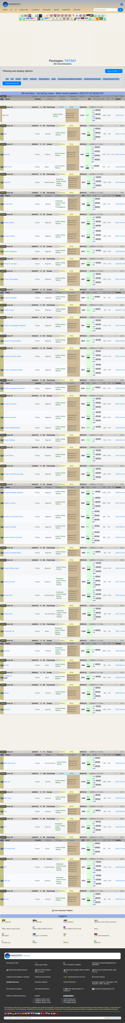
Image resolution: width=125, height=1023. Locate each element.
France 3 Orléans (10, 503)
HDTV (18, 79)
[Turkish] (44, 1013)
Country (38, 99)
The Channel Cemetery (14, 989)
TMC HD (7, 881)
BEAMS (56, 10)
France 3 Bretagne (10, 298)
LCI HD (6, 665)
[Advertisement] (62, 39)
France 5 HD (8, 614)
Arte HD (7, 154)
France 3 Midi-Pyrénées (12, 428)
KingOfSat (114, 1018)
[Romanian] (52, 1013)
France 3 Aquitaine (10, 251)
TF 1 (5, 827)
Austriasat (59, 179)
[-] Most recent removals (92, 79)
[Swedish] (16, 1013)
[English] (5, 1013)
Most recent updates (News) (17, 970)
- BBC (100, 984)
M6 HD (6, 693)
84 (44, 259)
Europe (49, 144)
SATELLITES (24, 10)
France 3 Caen (9, 310)
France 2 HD (8, 204)
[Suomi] (39, 1013)
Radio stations (44, 79)
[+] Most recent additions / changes (69, 79)
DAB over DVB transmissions (16, 996)
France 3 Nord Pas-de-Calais (13, 474)
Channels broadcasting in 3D (104, 989)
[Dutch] (11, 1013)
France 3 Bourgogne (11, 279)
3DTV (25, 79)
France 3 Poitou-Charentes (13, 537)
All (7, 79)
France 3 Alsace (9, 236)
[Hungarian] (54, 1013)
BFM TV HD (8, 167)
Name (7, 99)
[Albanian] (57, 1013)
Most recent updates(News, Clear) (43, 971)
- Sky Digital (109, 982)
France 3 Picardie (10, 527)
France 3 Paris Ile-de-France (13, 517)
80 (44, 336)
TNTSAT (70, 61)
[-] (15, 10)
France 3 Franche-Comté (12, 356)
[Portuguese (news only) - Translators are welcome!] (21, 1013)
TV (12, 79)
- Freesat (106, 984)
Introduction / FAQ (12, 963)
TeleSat (58, 183)
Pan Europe (51, 107)
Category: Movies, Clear (43, 1002)
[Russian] (46, 1013)
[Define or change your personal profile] (121, 4)
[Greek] (36, 1013)
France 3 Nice (8, 455)
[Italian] (26, 1013)
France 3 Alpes (9, 223)
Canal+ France (58, 114)
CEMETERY (66, 10)
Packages (95, 982)
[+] (11, 10)
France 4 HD (8, 595)
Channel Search (99, 977)
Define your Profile (41, 965)
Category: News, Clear (42, 1001)
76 (44, 214)
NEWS (5, 10)
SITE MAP (76, 10)
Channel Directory (69, 982)
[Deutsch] (13, 1013)
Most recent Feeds (69, 1001)
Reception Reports (41, 982)
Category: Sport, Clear (42, 999)
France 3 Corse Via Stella (12, 341)
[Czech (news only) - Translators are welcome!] (31, 1013)
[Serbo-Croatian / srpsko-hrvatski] (49, 1013)
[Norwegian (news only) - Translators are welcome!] (18, 1013)
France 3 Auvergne (10, 264)
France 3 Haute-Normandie (13, 370)
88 (44, 193)
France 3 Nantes (9, 440)
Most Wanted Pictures (42, 989)
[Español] (23, 1013)
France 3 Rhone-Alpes (11, 568)
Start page (26, 956)
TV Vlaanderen (60, 207)
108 (44, 107)
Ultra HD (33, 79)
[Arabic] (41, 1013)
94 (44, 126)
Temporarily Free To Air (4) (76, 977)
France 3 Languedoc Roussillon (14, 388)
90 (44, 174)
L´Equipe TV (8, 676)
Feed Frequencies (69, 999)
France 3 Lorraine (10, 417)
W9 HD (6, 899)
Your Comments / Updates (64, 910)
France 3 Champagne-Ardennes (15, 325)
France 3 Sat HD (9, 582)
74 (44, 144)
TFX (5, 867)
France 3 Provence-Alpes (12, 553)
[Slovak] (34, 1013)
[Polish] (28, 1013)
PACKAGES (47, 10)
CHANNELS (35, 10)
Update (118, 99)
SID (89, 99)
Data (53, 79)
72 (44, 289)
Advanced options (113, 71)
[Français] (8, 1013)
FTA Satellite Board (69, 1002)
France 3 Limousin (10, 404)
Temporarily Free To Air (111, 79)
